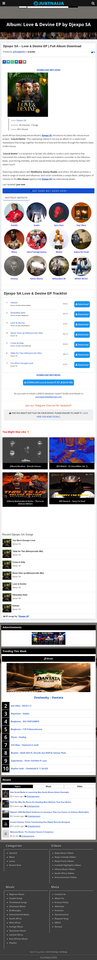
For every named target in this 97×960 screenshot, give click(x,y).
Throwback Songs (18, 902)
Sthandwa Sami (17, 312)
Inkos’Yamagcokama (36, 252)
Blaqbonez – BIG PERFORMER (25, 721)
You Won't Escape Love (21, 363)
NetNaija (63, 952)
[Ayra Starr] (59, 212)
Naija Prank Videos (64, 861)
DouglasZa (19, 52)
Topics (17, 786)
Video (79, 786)
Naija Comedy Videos (65, 857)
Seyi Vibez (81, 225)
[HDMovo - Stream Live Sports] (48, 644)
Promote (59, 910)
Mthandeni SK (59, 278)
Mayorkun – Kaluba (20, 713)
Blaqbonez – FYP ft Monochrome (26, 729)
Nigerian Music (16, 894)
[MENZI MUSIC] (81, 266)
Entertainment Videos (66, 877)
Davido (14, 225)
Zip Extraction (62, 914)
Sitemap (54, 952)
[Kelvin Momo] (36, 266)
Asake (37, 225)
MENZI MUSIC (81, 278)
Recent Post (15, 865)
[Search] (93, 3)
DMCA (58, 922)
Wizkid (59, 252)
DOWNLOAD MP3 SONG (48, 70)
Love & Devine (17, 322)
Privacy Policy (61, 902)
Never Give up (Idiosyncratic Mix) (26, 332)
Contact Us (60, 894)
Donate (58, 926)
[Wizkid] (59, 239)
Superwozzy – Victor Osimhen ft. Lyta (29, 760)
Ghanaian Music (17, 906)
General (13, 853)
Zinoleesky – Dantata (48, 697)
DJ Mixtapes (15, 910)
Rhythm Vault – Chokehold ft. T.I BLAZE (29, 768)
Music (49, 658)
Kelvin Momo (36, 278)
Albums (31, 52)
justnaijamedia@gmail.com (48, 396)
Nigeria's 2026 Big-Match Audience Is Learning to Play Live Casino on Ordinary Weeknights (49, 812)
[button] (4, 62)
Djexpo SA (21, 120)
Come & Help (17, 343)
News (12, 857)
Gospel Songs (15, 898)
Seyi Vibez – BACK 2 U (21, 705)
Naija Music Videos (64, 853)
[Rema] (14, 239)
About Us (59, 898)
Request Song (61, 918)
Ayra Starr (59, 225)
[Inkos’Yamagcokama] (36, 239)
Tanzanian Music (17, 930)
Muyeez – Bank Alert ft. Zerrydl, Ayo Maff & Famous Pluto (38, 752)
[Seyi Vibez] (81, 212)
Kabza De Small (81, 252)
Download (83, 304)
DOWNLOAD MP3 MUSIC (49, 375)
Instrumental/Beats (19, 914)
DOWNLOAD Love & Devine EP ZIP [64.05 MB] (49, 382)
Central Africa (16, 934)
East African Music (18, 938)
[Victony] (14, 266)
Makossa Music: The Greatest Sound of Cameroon (32, 832)
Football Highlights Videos (68, 865)
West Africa (15, 922)
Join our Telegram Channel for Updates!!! (48, 405)
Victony (14, 278)
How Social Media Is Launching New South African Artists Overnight (39, 792)
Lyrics (12, 861)
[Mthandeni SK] (59, 266)
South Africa (15, 918)
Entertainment (33, 796)
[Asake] (36, 212)
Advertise (59, 906)
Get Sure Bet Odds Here (49, 191)
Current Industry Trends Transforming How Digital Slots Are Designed (40, 822)
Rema (14, 252)
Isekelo (14, 302)
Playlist (13, 943)
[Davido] (14, 212)
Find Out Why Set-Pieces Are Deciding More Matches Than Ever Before (40, 802)
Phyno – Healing (18, 737)
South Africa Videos (64, 873)
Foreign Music (16, 926)
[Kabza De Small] (81, 239)
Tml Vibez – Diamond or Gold (25, 745)
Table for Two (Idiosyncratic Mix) (26, 353)
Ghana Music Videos (65, 869)
